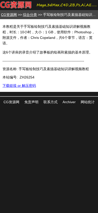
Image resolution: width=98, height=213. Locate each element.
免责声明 (31, 102)
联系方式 (50, 102)
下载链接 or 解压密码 (19, 86)
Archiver (69, 102)
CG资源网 (9, 15)
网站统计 (88, 102)
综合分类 (30, 15)
